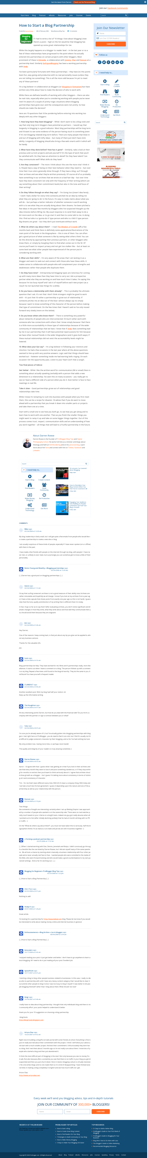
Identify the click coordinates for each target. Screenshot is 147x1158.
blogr (26, 997)
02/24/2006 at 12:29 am (59, 570)
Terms (117, 1155)
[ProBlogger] (33, 8)
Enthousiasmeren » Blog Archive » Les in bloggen (43, 932)
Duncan (83, 60)
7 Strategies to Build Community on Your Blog (72, 1137)
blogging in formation (71, 86)
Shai (74, 60)
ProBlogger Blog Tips (65, 439)
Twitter (71, 447)
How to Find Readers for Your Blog (68, 1134)
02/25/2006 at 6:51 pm (32, 891)
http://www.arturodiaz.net (29, 1075)
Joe (25, 623)
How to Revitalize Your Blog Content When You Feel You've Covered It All (78, 487)
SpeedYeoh (28, 971)
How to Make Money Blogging (67, 1140)
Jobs (71, 15)
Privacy (111, 1155)
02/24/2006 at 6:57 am (32, 707)
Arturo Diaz (28, 1032)
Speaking (104, 1155)
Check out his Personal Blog (84, 2)
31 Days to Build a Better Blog (103, 1128)
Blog (4, 12)
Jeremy (68, 60)
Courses (79, 15)
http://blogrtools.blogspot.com (31, 1020)
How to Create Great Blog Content (68, 1131)
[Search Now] (126, 15)
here (47, 447)
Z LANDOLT (28, 685)
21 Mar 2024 (73, 491)
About (60, 1155)
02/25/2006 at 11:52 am (45, 841)
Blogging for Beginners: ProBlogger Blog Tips (42, 871)
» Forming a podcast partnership (37, 839)
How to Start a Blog (63, 1128)
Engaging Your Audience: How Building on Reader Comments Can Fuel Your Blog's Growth (78, 504)
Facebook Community (117, 8)
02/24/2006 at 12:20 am (33, 531)
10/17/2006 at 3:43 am (32, 952)
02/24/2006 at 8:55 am (32, 761)
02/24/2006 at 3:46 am (32, 625)
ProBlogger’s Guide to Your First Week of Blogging (106, 1132)
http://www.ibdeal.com (53, 919)
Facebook (78, 447)
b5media (42, 60)
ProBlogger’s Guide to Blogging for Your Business (106, 1137)
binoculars (28, 950)
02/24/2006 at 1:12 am (32, 588)
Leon (26, 658)
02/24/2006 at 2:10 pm (32, 801)
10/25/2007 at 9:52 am (32, 1034)
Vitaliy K (27, 907)
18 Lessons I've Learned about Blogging (78, 469)
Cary (26, 726)
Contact (123, 1155)
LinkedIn (36, 450)
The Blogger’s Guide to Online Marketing (106, 1143)
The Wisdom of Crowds (67, 227)
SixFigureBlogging (50, 63)
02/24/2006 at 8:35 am (32, 728)
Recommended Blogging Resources (104, 1146)
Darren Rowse (29, 31)
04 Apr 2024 (73, 472)
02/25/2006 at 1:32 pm (55, 873)
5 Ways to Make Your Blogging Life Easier (70, 1143)
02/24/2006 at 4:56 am (32, 687)
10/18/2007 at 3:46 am (32, 999)
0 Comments (73, 31)
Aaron (26, 586)
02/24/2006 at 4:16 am (32, 660)
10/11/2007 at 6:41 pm (32, 973)
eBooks (52, 15)
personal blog (74, 445)
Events (88, 15)
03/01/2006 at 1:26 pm (32, 909)
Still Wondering (55, 445)
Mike (26, 529)
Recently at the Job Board (31, 1125)
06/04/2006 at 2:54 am (58, 934)
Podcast (42, 15)
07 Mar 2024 (73, 509)
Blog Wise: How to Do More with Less (105, 1141)
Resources (62, 15)
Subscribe (111, 44)
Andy (25, 66)
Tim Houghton (30, 705)
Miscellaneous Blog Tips (58, 31)
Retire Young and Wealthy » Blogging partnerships (44, 568)
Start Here (25, 15)
